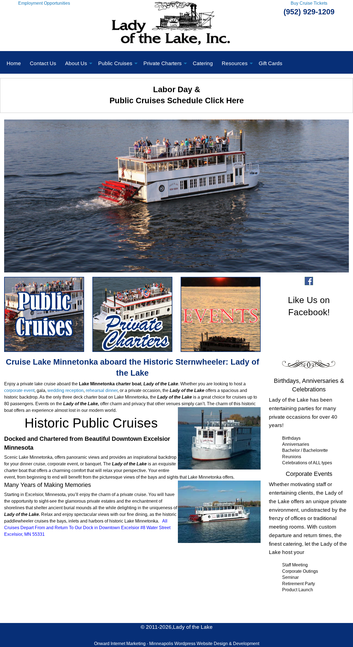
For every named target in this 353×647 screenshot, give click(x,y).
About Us (76, 63)
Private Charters (162, 63)
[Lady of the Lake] (176, 25)
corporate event (19, 390)
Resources (235, 63)
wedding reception (65, 390)
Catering (203, 63)
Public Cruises (115, 63)
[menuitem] (13, 62)
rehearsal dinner (101, 390)
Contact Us (43, 63)
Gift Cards (270, 63)
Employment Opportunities (44, 3)
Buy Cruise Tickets (309, 3)
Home (14, 63)
